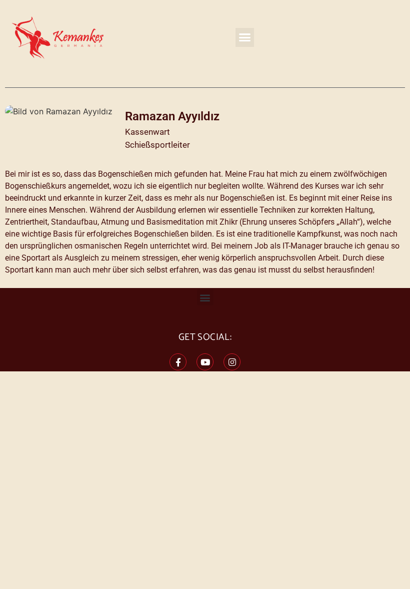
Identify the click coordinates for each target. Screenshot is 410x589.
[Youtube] (205, 361)
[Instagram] (232, 361)
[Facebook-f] (178, 361)
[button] (245, 37)
